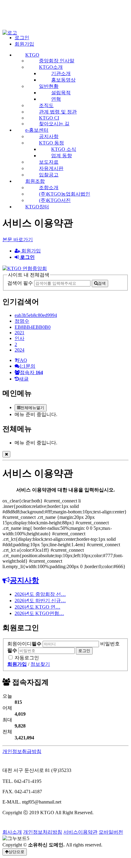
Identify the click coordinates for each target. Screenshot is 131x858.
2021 (19, 332)
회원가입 (24, 44)
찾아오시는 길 (54, 123)
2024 (19, 350)
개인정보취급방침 (21, 751)
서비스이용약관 (80, 832)
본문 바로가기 (17, 239)
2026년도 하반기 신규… (40, 600)
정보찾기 (40, 664)
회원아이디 (24, 643)
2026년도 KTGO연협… (39, 613)
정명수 (22, 321)
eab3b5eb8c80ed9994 (36, 315)
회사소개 (12, 832)
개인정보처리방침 (42, 832)
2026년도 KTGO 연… (37, 607)
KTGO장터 (37, 206)
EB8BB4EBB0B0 (33, 327)
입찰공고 (48, 174)
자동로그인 (27, 657)
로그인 (22, 37)
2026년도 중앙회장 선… (40, 594)
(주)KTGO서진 (55, 200)
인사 (19, 338)
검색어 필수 (20, 283)
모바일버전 (111, 832)
